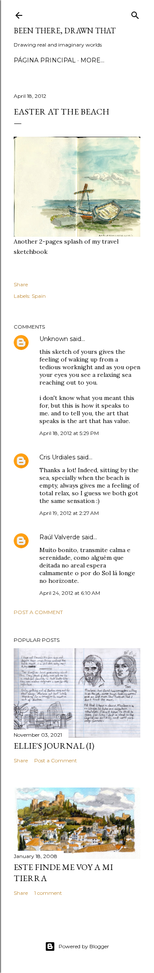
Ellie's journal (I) (54, 745)
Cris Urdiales (57, 457)
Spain (39, 296)
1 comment (48, 893)
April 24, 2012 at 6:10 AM (69, 593)
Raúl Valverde (59, 537)
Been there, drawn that (65, 30)
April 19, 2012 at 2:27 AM (69, 513)
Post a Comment (38, 612)
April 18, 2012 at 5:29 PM (69, 433)
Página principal (45, 60)
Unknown (53, 339)
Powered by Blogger (84, 946)
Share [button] (21, 284)
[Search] (135, 13)
